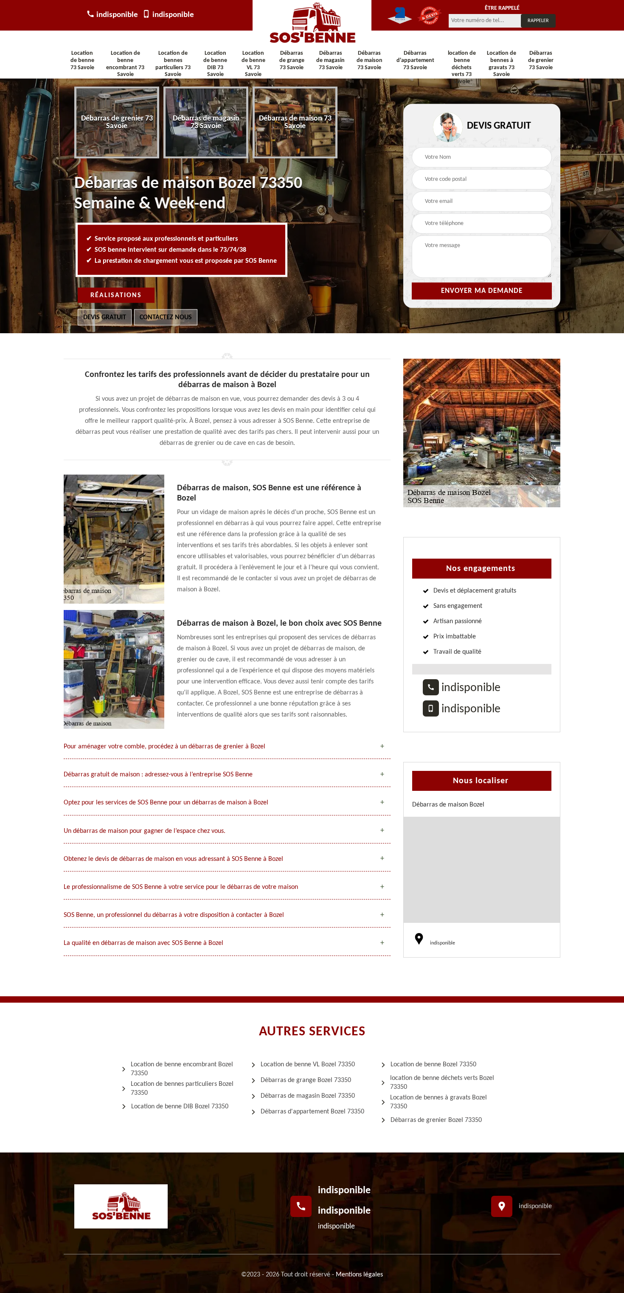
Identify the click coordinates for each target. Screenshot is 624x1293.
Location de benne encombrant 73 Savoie (125, 64)
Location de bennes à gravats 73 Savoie (501, 64)
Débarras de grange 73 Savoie (291, 60)
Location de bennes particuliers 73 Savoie (173, 64)
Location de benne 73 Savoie (82, 60)
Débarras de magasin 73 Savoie (330, 60)
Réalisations (116, 295)
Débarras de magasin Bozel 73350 (308, 1096)
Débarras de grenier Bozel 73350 (436, 1120)
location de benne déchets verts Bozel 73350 (442, 1083)
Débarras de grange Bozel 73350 (306, 1080)
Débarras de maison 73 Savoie (369, 60)
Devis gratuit (104, 317)
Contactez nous (166, 317)
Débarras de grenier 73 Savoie (541, 60)
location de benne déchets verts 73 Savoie (462, 67)
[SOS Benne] (312, 23)
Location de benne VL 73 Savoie (253, 64)
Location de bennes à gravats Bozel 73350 (438, 1102)
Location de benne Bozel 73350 (433, 1064)
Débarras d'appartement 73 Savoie (415, 60)
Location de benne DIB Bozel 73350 (179, 1106)
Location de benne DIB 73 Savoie (215, 64)
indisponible (116, 15)
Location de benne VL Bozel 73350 (308, 1064)
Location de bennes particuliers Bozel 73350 (182, 1088)
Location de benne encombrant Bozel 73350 (182, 1069)
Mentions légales (359, 1274)
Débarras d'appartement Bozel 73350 (312, 1111)
